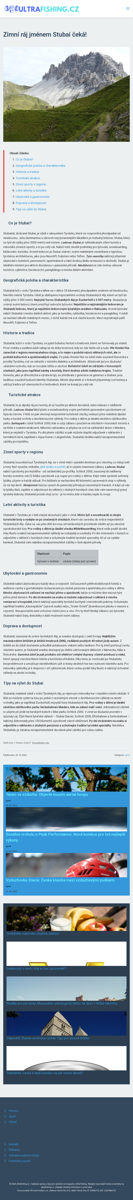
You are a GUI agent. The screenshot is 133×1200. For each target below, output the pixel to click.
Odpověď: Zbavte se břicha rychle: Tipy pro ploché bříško (48, 1038)
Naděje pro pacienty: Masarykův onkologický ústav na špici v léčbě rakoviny (61, 1003)
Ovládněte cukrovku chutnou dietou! (32, 933)
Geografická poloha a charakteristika (40, 166)
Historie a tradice (27, 172)
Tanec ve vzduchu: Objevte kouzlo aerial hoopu (47, 794)
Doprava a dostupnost (31, 203)
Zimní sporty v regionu (31, 184)
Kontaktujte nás (40, 742)
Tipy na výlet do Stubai (31, 209)
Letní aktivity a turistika (31, 190)
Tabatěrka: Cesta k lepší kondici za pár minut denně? (44, 1073)
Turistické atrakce (28, 178)
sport (127, 755)
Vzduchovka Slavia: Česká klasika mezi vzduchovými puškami (60, 880)
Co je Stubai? (24, 159)
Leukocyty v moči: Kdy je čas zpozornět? (36, 968)
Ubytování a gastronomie (32, 197)
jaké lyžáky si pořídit (52, 467)
